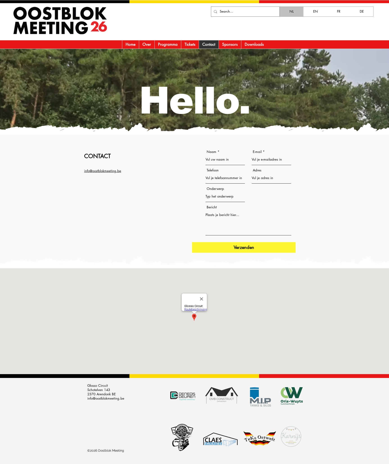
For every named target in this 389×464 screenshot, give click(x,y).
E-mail (257, 151)
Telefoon (213, 170)
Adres (257, 170)
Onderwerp (215, 188)
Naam (211, 151)
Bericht (212, 207)
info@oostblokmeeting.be (105, 398)
